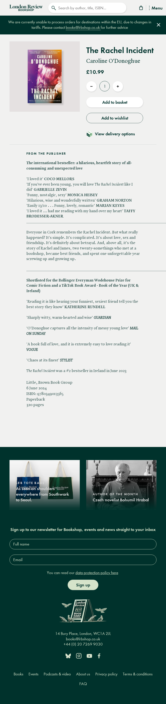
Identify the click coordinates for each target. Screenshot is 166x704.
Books (18, 674)
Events (33, 674)
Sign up (83, 584)
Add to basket (114, 102)
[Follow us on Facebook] (99, 655)
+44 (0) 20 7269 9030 (83, 644)
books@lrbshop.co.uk (83, 27)
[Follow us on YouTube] (89, 655)
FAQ (83, 683)
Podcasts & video (57, 674)
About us (83, 674)
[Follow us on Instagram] (78, 655)
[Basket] (141, 8)
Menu (157, 8)
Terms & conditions (138, 674)
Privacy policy (106, 674)
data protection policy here (96, 572)
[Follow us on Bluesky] (68, 655)
